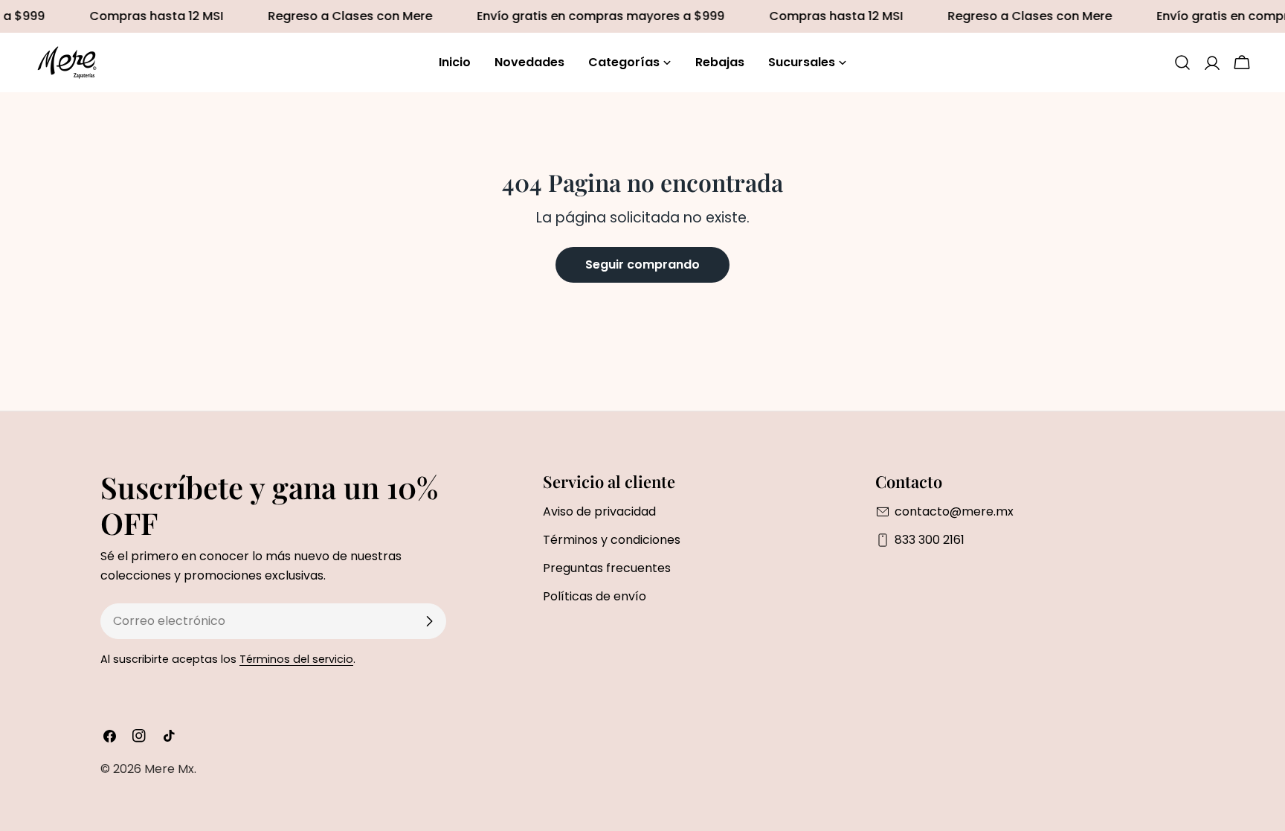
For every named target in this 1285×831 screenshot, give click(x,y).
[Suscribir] (429, 621)
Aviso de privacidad (599, 511)
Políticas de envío (594, 596)
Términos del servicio (296, 659)
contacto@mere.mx (954, 511)
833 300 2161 (929, 539)
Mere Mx (169, 768)
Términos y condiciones (611, 539)
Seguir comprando (642, 264)
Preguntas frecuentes (607, 568)
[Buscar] (1182, 62)
